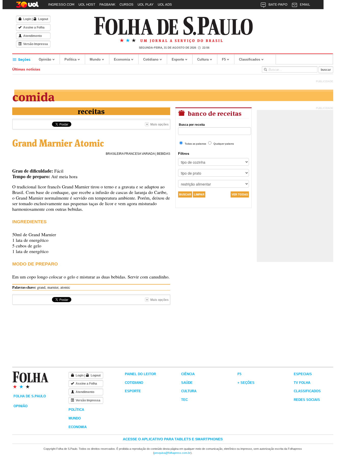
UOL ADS (165, 4)
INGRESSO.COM (61, 4)
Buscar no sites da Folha (265, 69)
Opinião (45, 59)
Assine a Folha (34, 27)
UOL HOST (86, 4)
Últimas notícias (26, 69)
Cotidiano (150, 59)
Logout (43, 19)
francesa (132, 154)
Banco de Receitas (214, 113)
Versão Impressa (35, 44)
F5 (224, 59)
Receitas (91, 111)
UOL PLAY (146, 4)
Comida (33, 96)
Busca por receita (192, 125)
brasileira (115, 154)
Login (27, 19)
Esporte (178, 59)
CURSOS (126, 4)
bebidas (163, 154)
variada (148, 154)
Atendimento (32, 36)
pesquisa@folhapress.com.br (172, 452)
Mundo (95, 59)
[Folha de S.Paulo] (173, 26)
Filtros (183, 153)
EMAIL (305, 4)
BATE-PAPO (278, 4)
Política (70, 59)
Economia (122, 59)
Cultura (203, 59)
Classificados (249, 59)
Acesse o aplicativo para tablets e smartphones (173, 439)
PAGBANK (107, 4)
